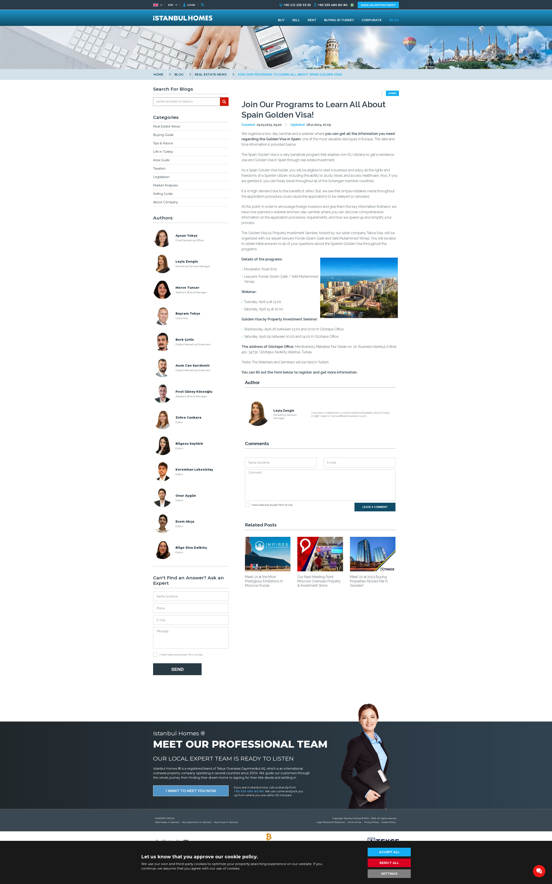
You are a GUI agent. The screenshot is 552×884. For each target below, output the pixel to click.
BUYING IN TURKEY (339, 20)
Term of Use (195, 654)
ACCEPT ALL (389, 852)
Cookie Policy (388, 822)
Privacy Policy (371, 822)
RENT (312, 20)
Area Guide (161, 160)
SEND (177, 669)
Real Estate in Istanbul (167, 822)
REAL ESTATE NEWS (211, 74)
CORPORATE (372, 20)
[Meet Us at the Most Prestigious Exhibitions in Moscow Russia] (267, 570)
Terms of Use (354, 822)
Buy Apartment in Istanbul (197, 822)
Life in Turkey (163, 152)
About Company (165, 202)
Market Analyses (165, 185)
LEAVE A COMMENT (374, 507)
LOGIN (191, 4)
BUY (281, 20)
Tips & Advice (163, 143)
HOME (158, 74)
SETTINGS (389, 874)
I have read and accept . (181, 654)
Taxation (159, 168)
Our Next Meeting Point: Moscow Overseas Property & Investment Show (319, 581)
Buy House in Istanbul (226, 822)
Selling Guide (163, 194)
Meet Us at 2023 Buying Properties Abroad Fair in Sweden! (369, 581)
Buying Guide (163, 135)
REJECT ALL (389, 863)
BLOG (178, 74)
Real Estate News (166, 126)
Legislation (161, 177)
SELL (296, 20)
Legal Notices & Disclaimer (331, 822)
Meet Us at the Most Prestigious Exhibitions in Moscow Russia (264, 581)
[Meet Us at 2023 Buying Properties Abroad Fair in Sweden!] (372, 570)
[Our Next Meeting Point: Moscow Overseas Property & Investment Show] (320, 570)
